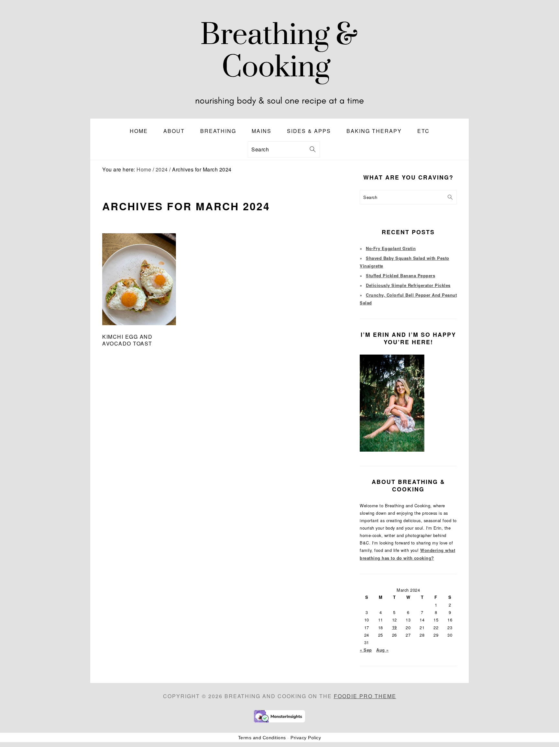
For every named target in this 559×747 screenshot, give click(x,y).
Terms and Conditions (262, 737)
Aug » (382, 650)
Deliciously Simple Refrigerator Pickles (408, 285)
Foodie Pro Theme (365, 696)
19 (394, 627)
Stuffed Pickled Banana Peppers (400, 276)
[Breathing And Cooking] (279, 113)
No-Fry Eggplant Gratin (391, 248)
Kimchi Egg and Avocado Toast (127, 340)
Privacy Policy (305, 737)
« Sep (366, 650)
